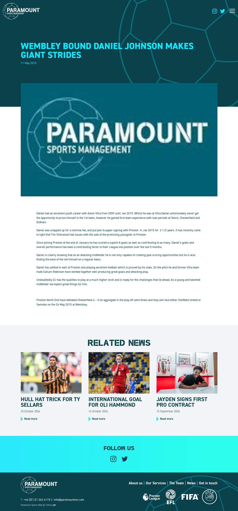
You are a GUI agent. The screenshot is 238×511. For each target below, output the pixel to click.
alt (54, 505)
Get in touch (208, 483)
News (191, 483)
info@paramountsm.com (69, 500)
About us (136, 483)
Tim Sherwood (60, 234)
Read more (30, 419)
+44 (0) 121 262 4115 (37, 500)
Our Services (156, 483)
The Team (176, 483)
